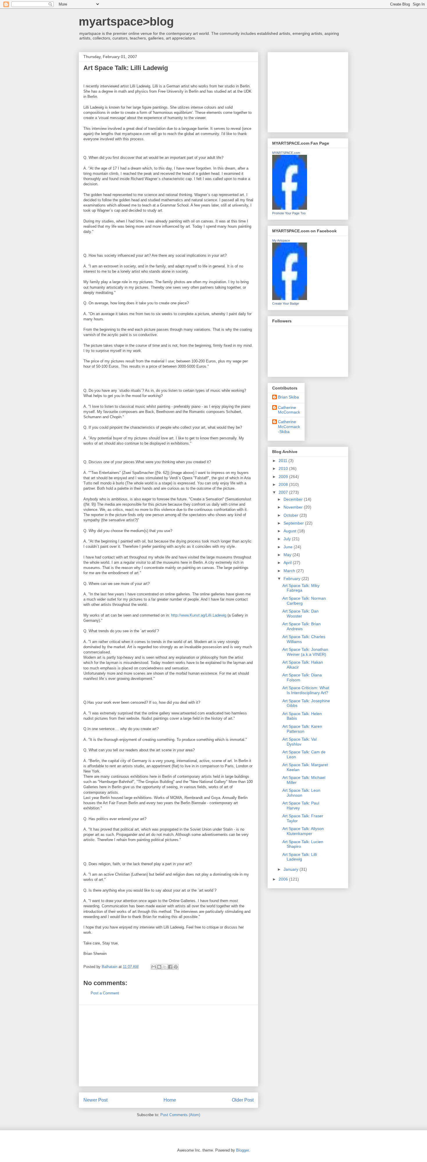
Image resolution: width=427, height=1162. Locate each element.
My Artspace (281, 240)
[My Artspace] (289, 298)
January (291, 869)
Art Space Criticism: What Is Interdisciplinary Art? (305, 690)
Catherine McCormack (289, 410)
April (288, 562)
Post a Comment (105, 993)
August (290, 531)
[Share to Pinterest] (176, 967)
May (288, 554)
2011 (283, 460)
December (294, 499)
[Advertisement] (168, 1045)
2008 (284, 484)
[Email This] (154, 967)
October (291, 515)
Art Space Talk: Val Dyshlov (299, 741)
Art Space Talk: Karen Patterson (302, 729)
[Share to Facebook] (170, 967)
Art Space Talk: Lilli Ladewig (299, 857)
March (290, 570)
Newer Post (95, 1100)
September (294, 523)
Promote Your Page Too (289, 213)
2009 (284, 476)
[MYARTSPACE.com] (289, 208)
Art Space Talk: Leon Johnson (301, 793)
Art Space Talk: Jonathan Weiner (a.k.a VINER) (305, 652)
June (289, 547)
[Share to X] (165, 967)
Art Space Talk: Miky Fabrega (301, 588)
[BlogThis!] (159, 967)
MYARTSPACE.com (286, 153)
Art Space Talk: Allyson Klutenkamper (303, 831)
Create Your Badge (285, 303)
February (293, 578)
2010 (284, 468)
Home (170, 1100)
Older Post (243, 1100)
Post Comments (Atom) (180, 1115)
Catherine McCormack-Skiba (289, 426)
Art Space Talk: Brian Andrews (301, 626)
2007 (284, 492)
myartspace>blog (126, 21)
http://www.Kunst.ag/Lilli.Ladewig (198, 615)
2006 (284, 879)
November (294, 507)
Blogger (242, 1150)
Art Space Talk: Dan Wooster (300, 613)
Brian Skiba (288, 397)
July (288, 538)
